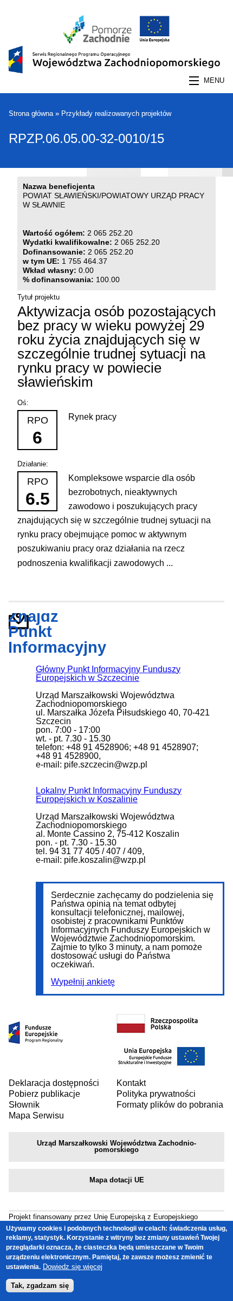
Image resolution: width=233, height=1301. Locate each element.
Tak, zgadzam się (40, 1286)
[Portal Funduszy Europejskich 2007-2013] (36, 1040)
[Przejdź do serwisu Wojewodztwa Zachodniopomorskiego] (98, 40)
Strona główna (31, 113)
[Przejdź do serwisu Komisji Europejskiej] (152, 40)
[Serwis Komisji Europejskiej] (161, 1064)
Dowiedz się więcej (72, 1267)
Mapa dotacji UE (116, 1180)
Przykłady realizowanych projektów (116, 113)
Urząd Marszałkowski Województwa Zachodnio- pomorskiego (116, 1146)
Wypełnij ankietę (83, 981)
